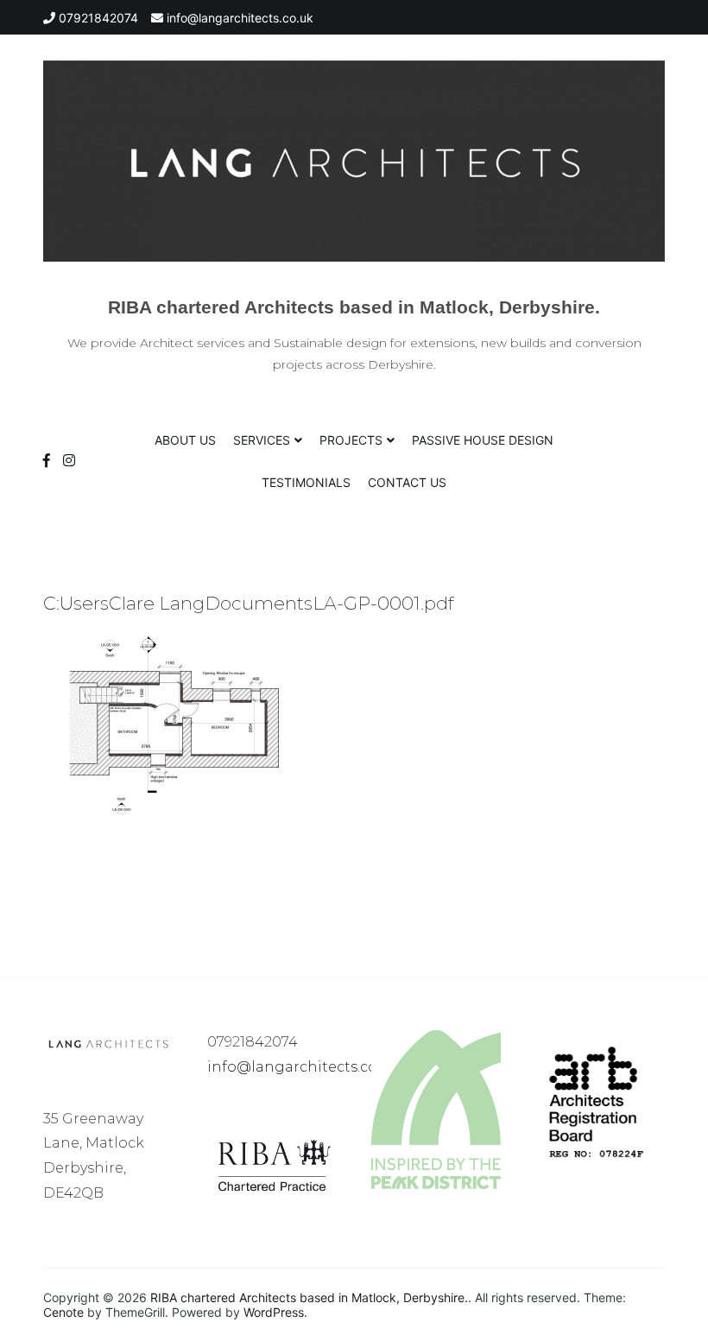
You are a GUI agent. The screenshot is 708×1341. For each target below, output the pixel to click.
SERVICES (261, 440)
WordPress (273, 1312)
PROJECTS (350, 440)
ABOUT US (185, 440)
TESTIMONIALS (306, 482)
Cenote (63, 1312)
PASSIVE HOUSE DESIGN (482, 440)
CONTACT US (407, 482)
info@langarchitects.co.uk (302, 1067)
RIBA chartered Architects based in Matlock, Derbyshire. (354, 307)
